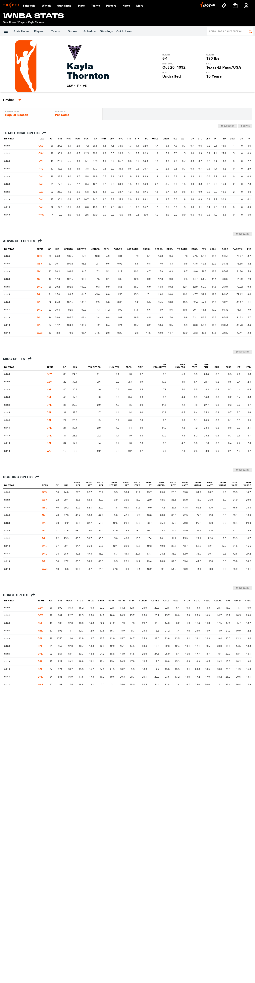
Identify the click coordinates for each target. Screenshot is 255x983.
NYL (40, 161)
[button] (6, 31)
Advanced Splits (19, 241)
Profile (8, 100)
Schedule (89, 31)
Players (38, 31)
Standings (106, 31)
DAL (40, 176)
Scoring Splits (18, 477)
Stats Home (21, 31)
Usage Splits (16, 595)
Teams (55, 31)
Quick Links (124, 31)
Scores (72, 31)
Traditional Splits (22, 133)
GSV (40, 145)
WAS (41, 214)
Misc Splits (14, 359)
